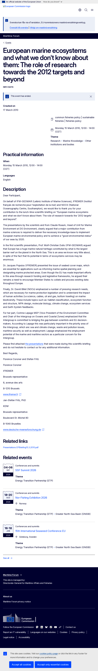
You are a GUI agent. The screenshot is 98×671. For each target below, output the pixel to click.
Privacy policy (78, 632)
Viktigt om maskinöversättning (43, 27)
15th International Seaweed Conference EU (40, 531)
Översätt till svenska (19, 27)
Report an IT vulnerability (14, 632)
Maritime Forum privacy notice (17, 601)
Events (8, 42)
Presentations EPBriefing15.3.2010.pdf (21, 447)
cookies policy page (48, 653)
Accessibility (24, 637)
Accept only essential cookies (53, 664)
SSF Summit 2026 (25, 470)
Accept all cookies (21, 664)
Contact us (71, 627)
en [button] (80, 10)
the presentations (34, 343)
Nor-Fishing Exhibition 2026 (31, 497)
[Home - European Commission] (16, 9)
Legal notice (8, 637)
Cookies (63, 632)
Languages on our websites (43, 632)
